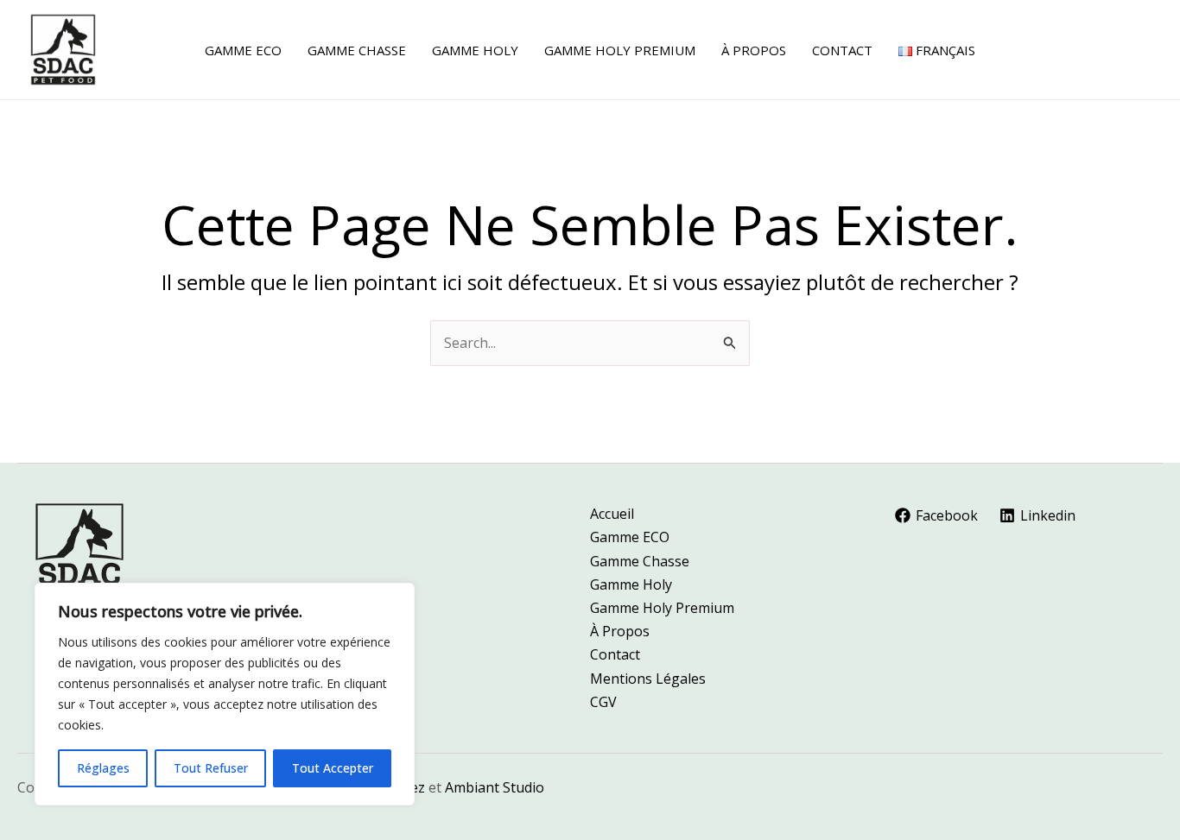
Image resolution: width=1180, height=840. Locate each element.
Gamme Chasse (639, 561)
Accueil (612, 513)
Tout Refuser (211, 768)
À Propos (620, 631)
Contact (615, 654)
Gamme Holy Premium (662, 607)
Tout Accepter (332, 768)
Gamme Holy (631, 584)
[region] (225, 694)
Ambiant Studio (494, 787)
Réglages (103, 768)
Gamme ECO (629, 536)
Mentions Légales (648, 678)
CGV (603, 701)
